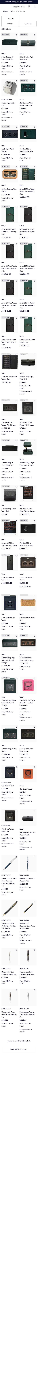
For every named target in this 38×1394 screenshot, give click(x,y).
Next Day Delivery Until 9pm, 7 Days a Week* (19, 1)
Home (5, 11)
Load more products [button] (19, 1049)
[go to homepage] (19, 7)
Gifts (11, 11)
